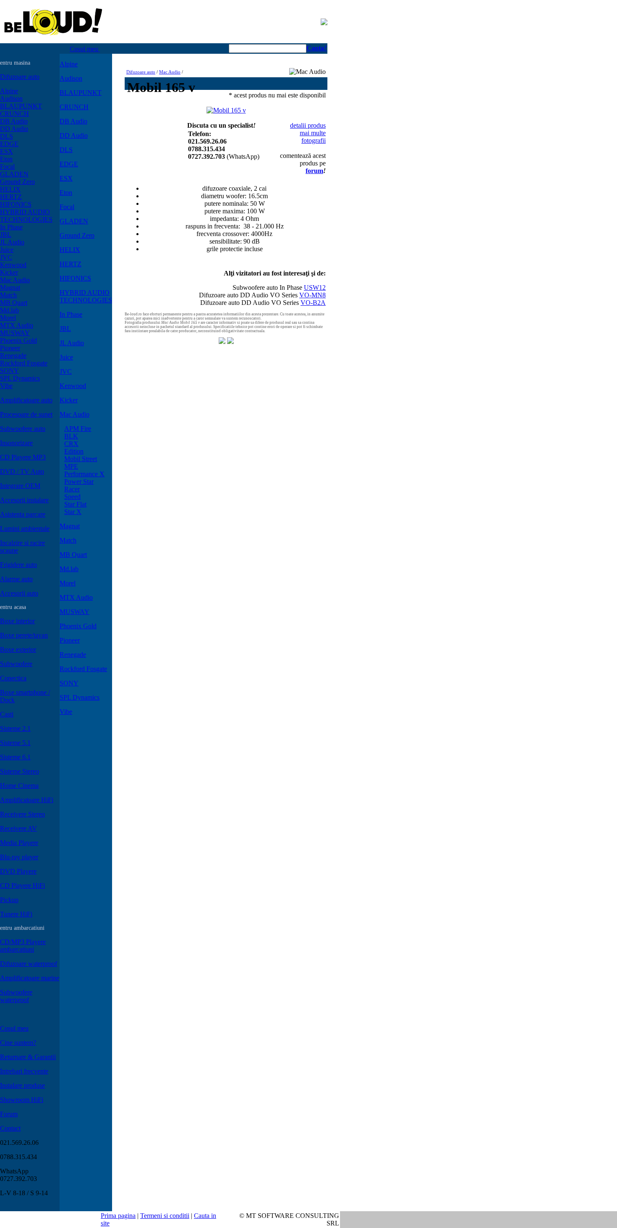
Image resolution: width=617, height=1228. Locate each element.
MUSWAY (15, 332)
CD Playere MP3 (23, 457)
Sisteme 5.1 (15, 742)
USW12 (315, 287)
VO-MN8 (312, 295)
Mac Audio (15, 279)
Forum (9, 1114)
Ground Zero (17, 181)
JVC (6, 257)
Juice (6, 249)
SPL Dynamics (20, 378)
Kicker (9, 272)
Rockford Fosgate (23, 363)
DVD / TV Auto (22, 471)
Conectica (13, 678)
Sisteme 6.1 (15, 757)
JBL (5, 234)
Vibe (6, 385)
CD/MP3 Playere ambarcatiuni (23, 945)
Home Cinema (19, 785)
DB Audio (14, 121)
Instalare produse (22, 1085)
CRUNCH (14, 113)
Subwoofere (16, 663)
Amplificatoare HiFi (26, 799)
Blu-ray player (19, 857)
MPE (71, 466)
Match (8, 295)
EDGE (9, 143)
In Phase (11, 227)
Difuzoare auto (19, 76)
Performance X (84, 474)
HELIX (10, 189)
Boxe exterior (18, 649)
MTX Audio (16, 325)
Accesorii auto (19, 593)
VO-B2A (313, 302)
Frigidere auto (18, 564)
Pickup (9, 899)
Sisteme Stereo (19, 771)
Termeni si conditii (164, 1215)
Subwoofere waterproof (16, 996)
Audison (11, 98)
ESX (6, 151)
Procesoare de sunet (26, 414)
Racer (72, 489)
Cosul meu (85, 48)
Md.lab (9, 310)
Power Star (79, 481)
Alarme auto (16, 579)
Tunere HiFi (16, 914)
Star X (72, 511)
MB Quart (13, 302)
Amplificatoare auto (26, 400)
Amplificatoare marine (29, 977)
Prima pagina (118, 1215)
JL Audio (12, 242)
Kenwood (13, 264)
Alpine (9, 90)
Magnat (10, 287)
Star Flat (75, 504)
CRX (71, 443)
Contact (10, 1128)
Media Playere (19, 842)
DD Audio (14, 128)
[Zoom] (226, 108)
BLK (71, 436)
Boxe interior (17, 620)
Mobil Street (80, 458)
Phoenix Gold (18, 340)
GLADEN (14, 174)
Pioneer (10, 348)
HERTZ (11, 196)
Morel (8, 317)
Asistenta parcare (22, 514)
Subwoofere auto (22, 428)
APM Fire (77, 428)
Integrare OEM (20, 485)
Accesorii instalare (24, 500)
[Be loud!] (53, 41)
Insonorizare (16, 442)
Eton (6, 159)
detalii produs (308, 125)
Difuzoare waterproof (28, 963)
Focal (7, 166)
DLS (6, 136)
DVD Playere (18, 871)
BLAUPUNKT (21, 106)
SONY (9, 370)
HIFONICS (15, 204)
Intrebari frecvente (24, 1071)
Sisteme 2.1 (15, 728)
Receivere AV (18, 828)
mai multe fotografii (313, 136)
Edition (74, 451)
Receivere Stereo (22, 814)
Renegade (13, 355)
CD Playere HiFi (22, 885)
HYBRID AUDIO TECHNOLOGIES (26, 215)
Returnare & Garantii (28, 1056)
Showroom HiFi (21, 1099)
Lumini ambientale (25, 528)
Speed (72, 496)
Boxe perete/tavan (24, 635)
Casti (6, 714)
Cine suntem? (18, 1042)
